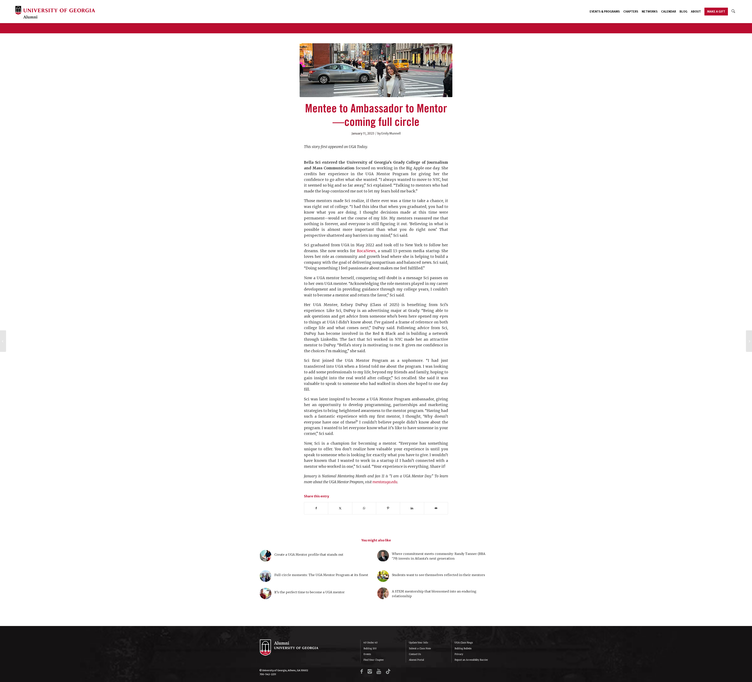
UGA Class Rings (464, 642)
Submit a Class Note (420, 648)
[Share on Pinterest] (388, 508)
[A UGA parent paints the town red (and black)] (3, 341)
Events (367, 654)
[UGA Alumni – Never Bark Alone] (55, 12)
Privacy (459, 654)
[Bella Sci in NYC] (376, 70)
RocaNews (366, 251)
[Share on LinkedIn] (412, 508)
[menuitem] (605, 11)
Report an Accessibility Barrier (471, 659)
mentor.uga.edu (384, 482)
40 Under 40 (370, 642)
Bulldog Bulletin (463, 648)
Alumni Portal (416, 659)
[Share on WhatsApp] (364, 508)
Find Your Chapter (373, 659)
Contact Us (415, 654)
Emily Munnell (391, 133)
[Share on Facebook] (316, 508)
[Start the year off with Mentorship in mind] (749, 341)
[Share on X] (340, 508)
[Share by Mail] (436, 508)
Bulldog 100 (370, 648)
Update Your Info (418, 642)
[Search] (733, 11)
